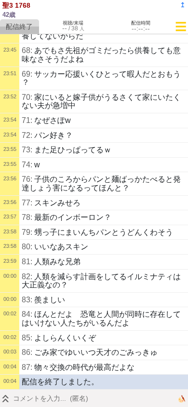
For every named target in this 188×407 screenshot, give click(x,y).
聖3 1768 (16, 5)
